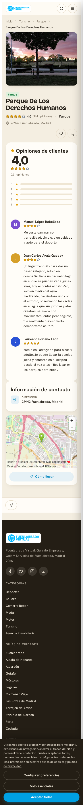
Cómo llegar (44, 476)
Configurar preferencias (41, 775)
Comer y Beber (17, 605)
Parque (41, 21)
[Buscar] (61, 8)
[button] (41, 59)
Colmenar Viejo (17, 694)
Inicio (9, 21)
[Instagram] (32, 571)
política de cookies (52, 762)
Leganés (11, 687)
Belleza (11, 599)
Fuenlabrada (15, 653)
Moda (10, 612)
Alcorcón (12, 666)
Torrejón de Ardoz (19, 708)
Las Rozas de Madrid (21, 701)
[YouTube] (43, 571)
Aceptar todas (41, 797)
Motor (10, 619)
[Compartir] (72, 133)
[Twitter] (21, 571)
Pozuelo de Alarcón (20, 715)
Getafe (11, 673)
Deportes (12, 592)
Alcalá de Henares (19, 659)
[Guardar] (61, 133)
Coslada (12, 728)
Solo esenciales (41, 786)
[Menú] (72, 8)
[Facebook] (10, 571)
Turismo (24, 21)
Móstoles (12, 680)
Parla (9, 721)
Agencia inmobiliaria (20, 633)
